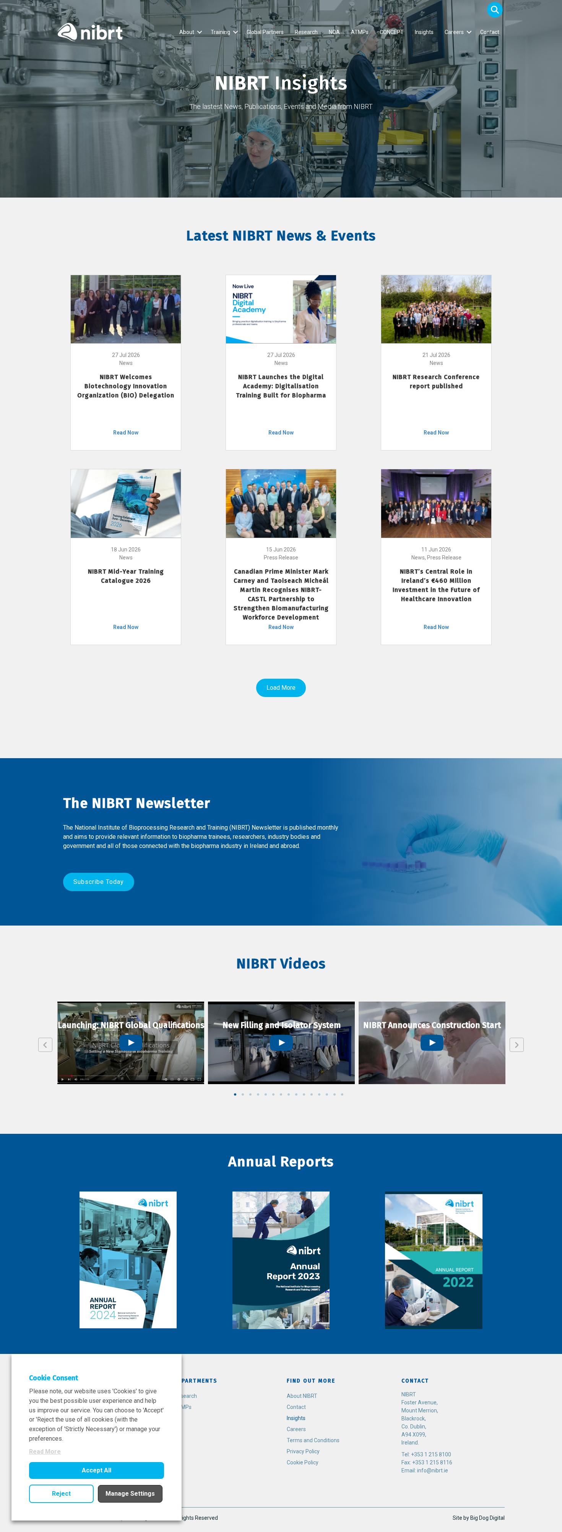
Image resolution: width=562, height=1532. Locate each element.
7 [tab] (281, 1094)
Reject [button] (61, 1493)
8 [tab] (288, 1094)
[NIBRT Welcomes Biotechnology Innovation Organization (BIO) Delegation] (126, 309)
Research (306, 32)
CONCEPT (392, 32)
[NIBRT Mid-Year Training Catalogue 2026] (126, 503)
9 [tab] (296, 1094)
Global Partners (265, 32)
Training (220, 32)
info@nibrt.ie (432, 1470)
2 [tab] (243, 1094)
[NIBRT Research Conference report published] (436, 309)
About (186, 32)
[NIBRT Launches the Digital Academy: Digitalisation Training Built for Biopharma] (281, 309)
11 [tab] (311, 1094)
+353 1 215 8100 (431, 1454)
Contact (489, 32)
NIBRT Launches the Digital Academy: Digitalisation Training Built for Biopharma (281, 386)
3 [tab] (250, 1094)
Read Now (125, 433)
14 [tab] (334, 1094)
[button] (495, 10)
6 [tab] (273, 1094)
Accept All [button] (96, 1470)
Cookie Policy (302, 1462)
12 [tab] (319, 1094)
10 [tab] (304, 1094)
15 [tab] (342, 1094)
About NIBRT (302, 1396)
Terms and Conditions (313, 1440)
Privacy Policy (303, 1451)
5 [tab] (266, 1094)
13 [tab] (327, 1094)
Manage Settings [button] (130, 1493)
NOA (334, 32)
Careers (454, 32)
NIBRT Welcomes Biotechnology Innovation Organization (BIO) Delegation (125, 386)
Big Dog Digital (487, 1518)
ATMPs (360, 32)
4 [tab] (258, 1094)
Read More (45, 1451)
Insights (424, 32)
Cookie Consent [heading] (53, 1378)
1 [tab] (235, 1094)
